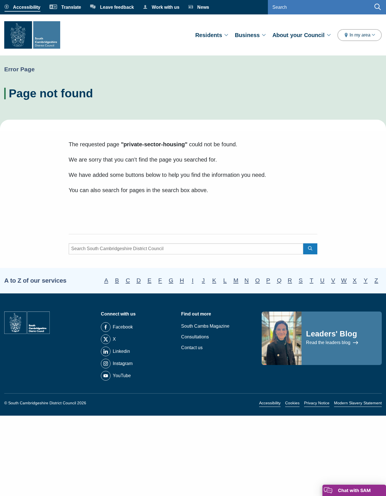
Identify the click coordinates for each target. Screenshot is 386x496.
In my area (360, 35)
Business (247, 35)
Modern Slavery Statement (358, 403)
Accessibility (270, 403)
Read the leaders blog (329, 342)
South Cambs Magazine (205, 326)
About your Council (298, 35)
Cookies (292, 403)
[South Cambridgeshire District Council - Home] (32, 35)
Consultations (195, 336)
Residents (208, 35)
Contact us (192, 347)
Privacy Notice (316, 403)
